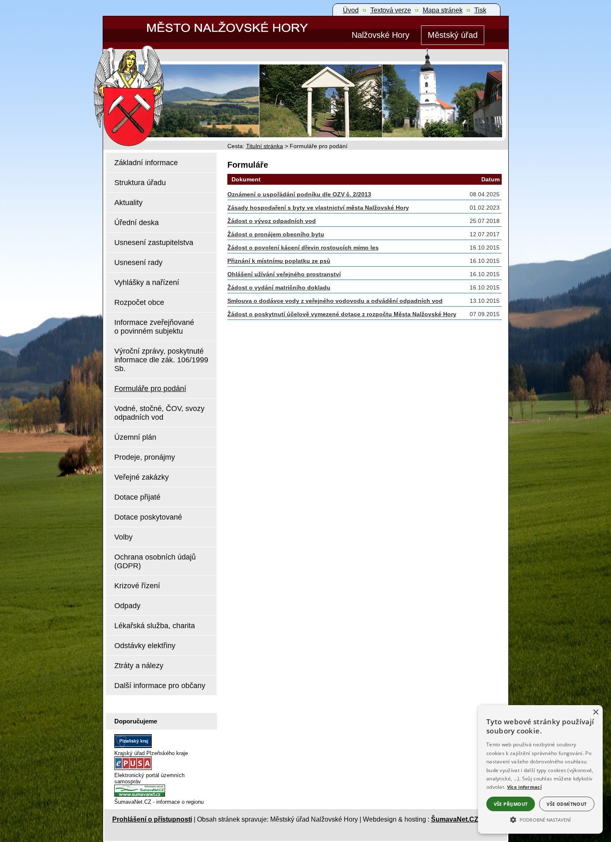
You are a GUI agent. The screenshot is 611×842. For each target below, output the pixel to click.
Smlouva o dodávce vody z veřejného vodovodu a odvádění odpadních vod (335, 300)
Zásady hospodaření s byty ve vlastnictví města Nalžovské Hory (318, 207)
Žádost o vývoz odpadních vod (271, 221)
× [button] (595, 712)
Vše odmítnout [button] (566, 804)
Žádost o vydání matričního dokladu (278, 287)
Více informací (524, 787)
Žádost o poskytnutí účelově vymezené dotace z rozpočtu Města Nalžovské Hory (341, 314)
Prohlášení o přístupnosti (152, 819)
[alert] (540, 769)
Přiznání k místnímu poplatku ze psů (278, 261)
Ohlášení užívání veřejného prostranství (284, 274)
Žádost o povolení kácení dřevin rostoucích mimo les (303, 247)
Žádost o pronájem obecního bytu (275, 234)
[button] (540, 819)
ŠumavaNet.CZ (454, 819)
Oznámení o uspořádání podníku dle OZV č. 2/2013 (299, 194)
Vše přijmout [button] (511, 804)
